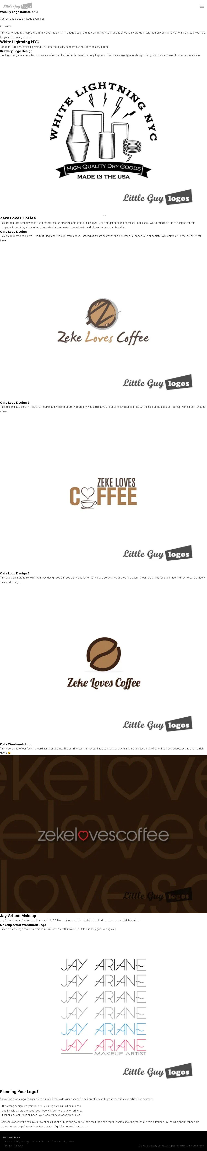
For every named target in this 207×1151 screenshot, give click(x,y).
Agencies (68, 1141)
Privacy (19, 1145)
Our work (38, 1141)
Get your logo (22, 1141)
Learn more (81, 1126)
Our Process (53, 1141)
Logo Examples (35, 18)
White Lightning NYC (35, 46)
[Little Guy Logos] (17, 5)
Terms (8, 1145)
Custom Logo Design (12, 18)
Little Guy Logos (195, 1146)
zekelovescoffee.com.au (36, 222)
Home (8, 1141)
